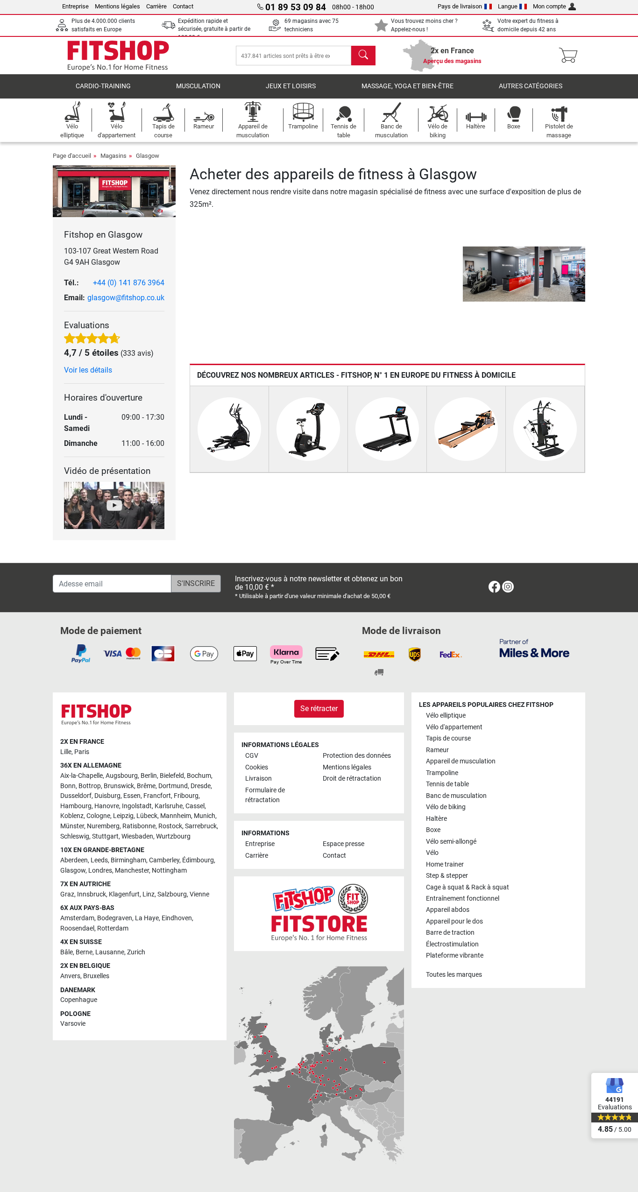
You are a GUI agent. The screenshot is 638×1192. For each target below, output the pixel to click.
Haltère (436, 819)
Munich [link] (204, 816)
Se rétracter (319, 708)
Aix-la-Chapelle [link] (81, 776)
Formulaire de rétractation (265, 795)
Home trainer (445, 864)
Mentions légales (117, 6)
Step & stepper (447, 876)
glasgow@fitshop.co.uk (125, 297)
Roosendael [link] (77, 928)
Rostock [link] (170, 826)
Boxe (433, 830)
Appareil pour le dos (454, 921)
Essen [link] (132, 796)
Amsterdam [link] (77, 918)
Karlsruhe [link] (169, 806)
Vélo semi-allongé (451, 842)
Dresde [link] (201, 786)
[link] (494, 588)
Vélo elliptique (446, 715)
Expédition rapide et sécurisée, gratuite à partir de (214, 29)
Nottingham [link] (169, 871)
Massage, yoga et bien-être (408, 86)
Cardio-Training (103, 86)
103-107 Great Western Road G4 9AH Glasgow (111, 257)
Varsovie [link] (72, 1024)
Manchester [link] (132, 871)
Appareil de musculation (461, 761)
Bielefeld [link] (172, 776)
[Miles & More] (534, 647)
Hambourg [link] (76, 806)
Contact (183, 6)
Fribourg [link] (186, 796)
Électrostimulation (452, 944)
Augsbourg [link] (122, 776)
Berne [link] (84, 952)
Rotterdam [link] (112, 928)
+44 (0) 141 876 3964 (128, 282)
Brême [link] (146, 786)
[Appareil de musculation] (545, 428)
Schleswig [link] (74, 836)
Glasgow (147, 155)
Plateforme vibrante (454, 955)
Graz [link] (67, 894)
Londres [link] (100, 871)
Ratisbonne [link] (139, 826)
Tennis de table (447, 784)
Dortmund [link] (173, 786)
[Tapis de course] (387, 428)
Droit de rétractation (352, 779)
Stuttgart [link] (105, 836)
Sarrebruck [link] (201, 826)
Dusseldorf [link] (76, 796)
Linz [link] (148, 894)
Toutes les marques (454, 975)
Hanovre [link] (106, 806)
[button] (465, 274)
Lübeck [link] (146, 816)
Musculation (198, 86)
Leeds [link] (99, 860)
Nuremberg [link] (103, 826)
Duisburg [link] (107, 796)
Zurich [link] (136, 952)
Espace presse (343, 844)
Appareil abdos (447, 910)
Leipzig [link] (123, 816)
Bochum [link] (199, 776)
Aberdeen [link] (74, 860)
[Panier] (571, 55)
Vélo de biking (446, 807)
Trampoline (442, 773)
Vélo (432, 853)
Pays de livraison (460, 6)
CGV (251, 756)
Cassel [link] (195, 806)
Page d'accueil (72, 155)
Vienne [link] (199, 894)
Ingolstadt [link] (137, 806)
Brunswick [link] (119, 786)
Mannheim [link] (175, 816)
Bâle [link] (66, 952)
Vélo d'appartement (454, 727)
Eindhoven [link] (177, 918)
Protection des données (357, 756)
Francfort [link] (157, 796)
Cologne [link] (98, 816)
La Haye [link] (147, 918)
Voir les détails (88, 370)
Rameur (437, 750)
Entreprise (75, 6)
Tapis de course (448, 738)
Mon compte (549, 6)
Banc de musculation (456, 796)
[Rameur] (466, 428)
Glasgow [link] (72, 871)
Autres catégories (530, 86)
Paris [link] (81, 752)
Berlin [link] (149, 776)
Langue (507, 6)
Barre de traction (450, 933)
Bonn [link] (68, 786)
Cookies (256, 767)
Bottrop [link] (89, 786)
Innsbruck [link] (91, 894)
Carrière (156, 6)
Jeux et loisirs (291, 86)
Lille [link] (65, 752)
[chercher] (363, 55)
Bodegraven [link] (114, 918)
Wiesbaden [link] (137, 836)
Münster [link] (72, 826)
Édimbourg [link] (198, 860)
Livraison (258, 779)
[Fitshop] (118, 54)
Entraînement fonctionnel (462, 899)
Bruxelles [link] (96, 976)
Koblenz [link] (72, 816)
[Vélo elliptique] (229, 428)
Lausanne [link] (109, 952)
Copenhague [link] (78, 1000)
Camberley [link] (164, 860)
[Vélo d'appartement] (308, 428)
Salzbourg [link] (172, 894)
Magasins (113, 155)
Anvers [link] (70, 976)
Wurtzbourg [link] (173, 836)
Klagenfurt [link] (124, 894)
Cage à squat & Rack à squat (467, 887)
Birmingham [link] (128, 860)
